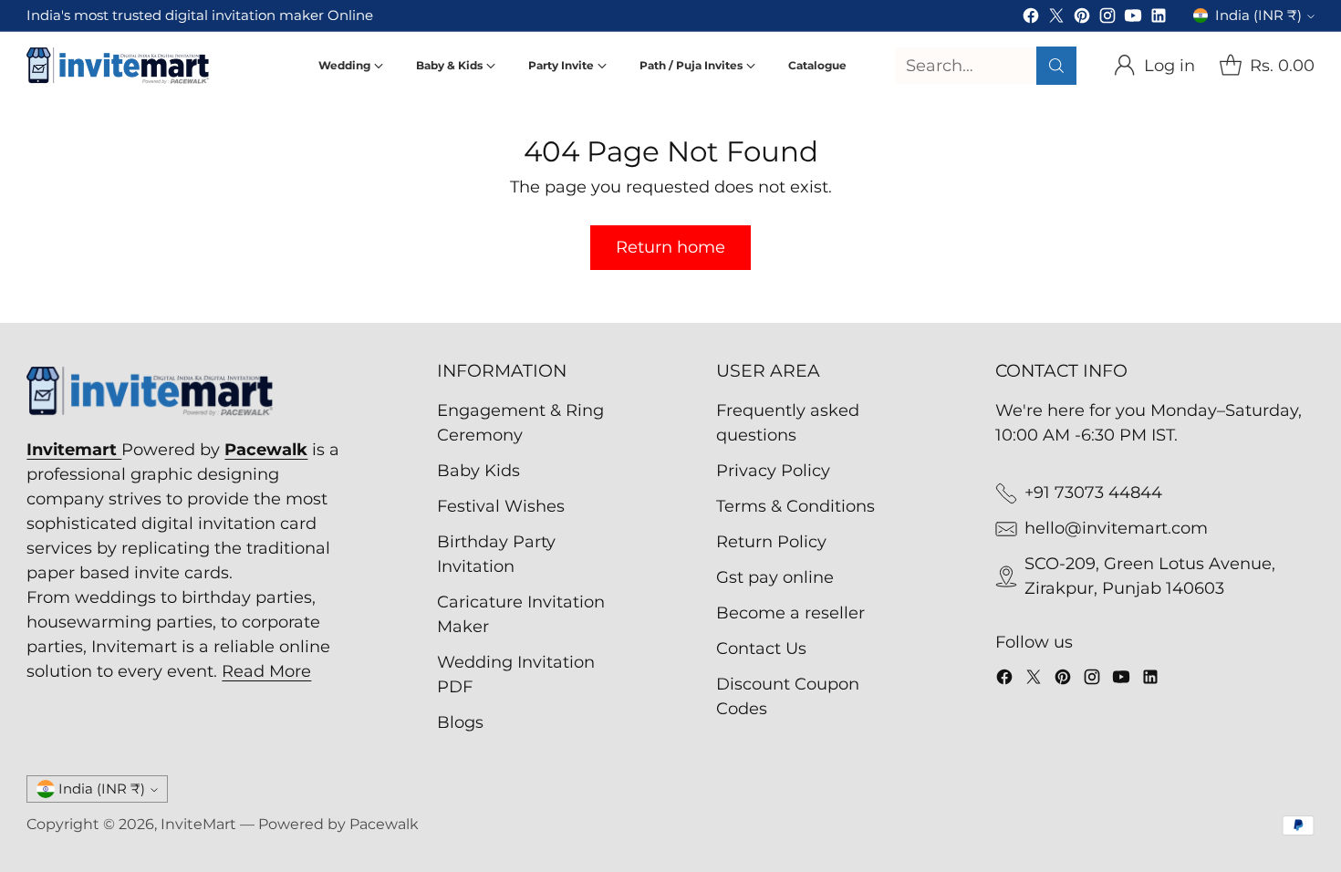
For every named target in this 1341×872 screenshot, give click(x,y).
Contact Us (761, 648)
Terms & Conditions (795, 506)
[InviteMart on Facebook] (1031, 19)
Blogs (460, 722)
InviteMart (198, 824)
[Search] (1056, 66)
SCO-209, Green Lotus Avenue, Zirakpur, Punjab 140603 (1149, 576)
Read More (266, 671)
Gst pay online (775, 577)
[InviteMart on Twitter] (1056, 19)
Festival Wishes (501, 506)
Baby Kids (478, 471)
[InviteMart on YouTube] (1133, 19)
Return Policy (771, 542)
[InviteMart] (117, 65)
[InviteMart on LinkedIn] (1158, 19)
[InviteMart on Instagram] (1107, 19)
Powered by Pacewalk (338, 824)
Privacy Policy (773, 471)
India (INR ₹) (1258, 15)
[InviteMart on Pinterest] (1082, 19)
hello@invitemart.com (1116, 528)
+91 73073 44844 (1093, 493)
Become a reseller (790, 613)
